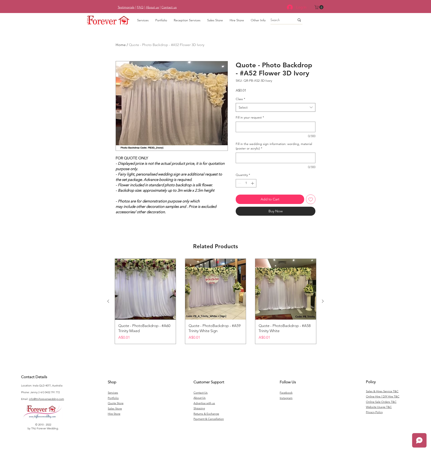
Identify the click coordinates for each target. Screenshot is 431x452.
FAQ (140, 7)
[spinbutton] (246, 183)
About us (152, 7)
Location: (27, 385)
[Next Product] (322, 301)
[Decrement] (239, 183)
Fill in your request (250, 117)
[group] (215, 301)
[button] (319, 7)
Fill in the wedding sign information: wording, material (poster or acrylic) (274, 146)
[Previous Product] (108, 301)
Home (121, 45)
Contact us (169, 7)
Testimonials (126, 7)
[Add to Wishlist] (310, 199)
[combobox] (275, 107)
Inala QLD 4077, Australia (47, 385)
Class (240, 99)
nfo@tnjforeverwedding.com (47, 399)
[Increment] (253, 183)
